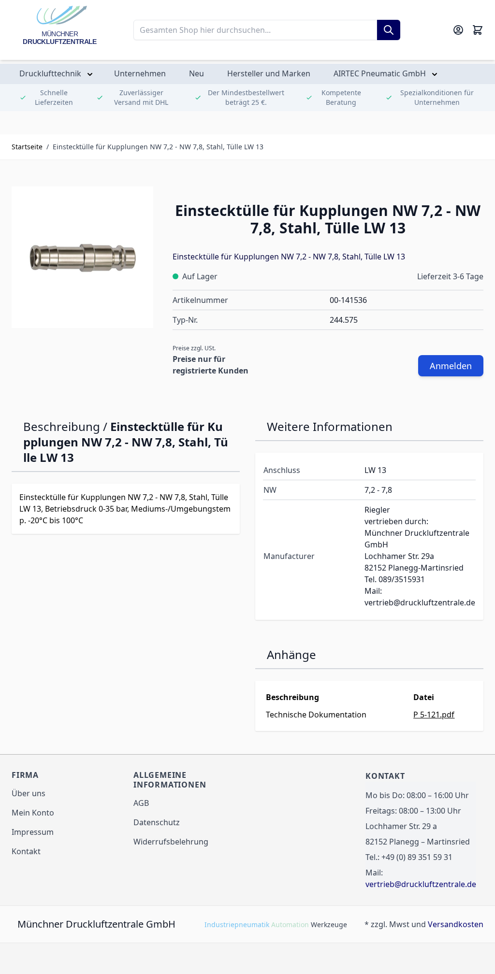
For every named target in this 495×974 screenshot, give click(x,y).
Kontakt (26, 851)
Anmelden (451, 366)
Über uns (28, 793)
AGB (141, 803)
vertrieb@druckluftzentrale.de (420, 884)
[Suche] (388, 30)
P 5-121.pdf (433, 714)
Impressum (33, 832)
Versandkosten (455, 924)
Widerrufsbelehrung (170, 841)
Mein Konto (33, 812)
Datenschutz (156, 822)
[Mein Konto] (458, 30)
